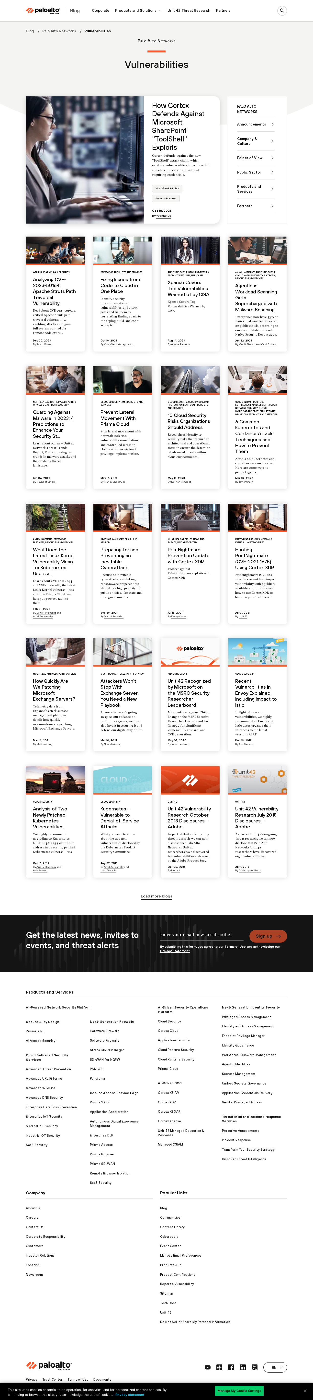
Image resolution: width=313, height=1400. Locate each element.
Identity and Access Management (248, 1026)
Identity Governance (238, 1045)
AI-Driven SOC (170, 1083)
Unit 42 (243, 616)
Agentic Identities (236, 1064)
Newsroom (34, 1274)
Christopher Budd (250, 870)
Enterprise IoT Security (44, 1116)
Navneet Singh (45, 481)
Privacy (31, 1379)
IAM (123, 402)
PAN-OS (96, 1069)
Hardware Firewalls (105, 1031)
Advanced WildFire (40, 1088)
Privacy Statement (175, 951)
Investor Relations (40, 1255)
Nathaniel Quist (181, 481)
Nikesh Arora (112, 744)
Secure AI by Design (42, 1022)
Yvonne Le (163, 215)
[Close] (305, 1391)
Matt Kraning (44, 744)
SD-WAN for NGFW (105, 1059)
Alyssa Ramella (180, 344)
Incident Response (236, 1140)
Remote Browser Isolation (110, 1173)
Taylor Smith (246, 481)
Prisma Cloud (168, 1069)
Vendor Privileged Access (242, 1102)
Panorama (97, 1078)
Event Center (170, 1246)
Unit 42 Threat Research (189, 10)
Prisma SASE (100, 1102)
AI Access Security (40, 1041)
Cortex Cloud (168, 1031)
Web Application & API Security (51, 272)
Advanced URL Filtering (44, 1078)
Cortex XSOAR (169, 1111)
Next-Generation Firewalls (50, 402)
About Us (33, 1208)
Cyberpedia (169, 1236)
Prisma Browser (102, 1154)
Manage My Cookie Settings (239, 1391)
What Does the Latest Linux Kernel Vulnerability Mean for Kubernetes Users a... (54, 561)
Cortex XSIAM (168, 1093)
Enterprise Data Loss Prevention (51, 1107)
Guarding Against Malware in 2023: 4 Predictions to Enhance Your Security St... (53, 424)
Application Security (174, 1040)
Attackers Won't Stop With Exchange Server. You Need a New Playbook (120, 692)
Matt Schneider (113, 616)
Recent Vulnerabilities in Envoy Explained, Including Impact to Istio (256, 692)
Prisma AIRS (35, 1031)
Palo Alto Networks (59, 31)
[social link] (208, 1367)
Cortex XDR (167, 1102)
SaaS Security (36, 1145)
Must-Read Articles (167, 188)
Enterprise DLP (101, 1135)
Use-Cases (197, 275)
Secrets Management (239, 1074)
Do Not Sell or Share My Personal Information (195, 1322)
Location (33, 1265)
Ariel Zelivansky (43, 616)
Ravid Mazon (44, 344)
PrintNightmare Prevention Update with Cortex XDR (189, 555)
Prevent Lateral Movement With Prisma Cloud (118, 418)
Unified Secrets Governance (244, 1083)
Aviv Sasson (246, 744)
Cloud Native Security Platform (255, 275)
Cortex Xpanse (169, 1121)
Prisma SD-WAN (102, 1164)
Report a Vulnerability (177, 1284)
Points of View (67, 674)
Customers (34, 1246)
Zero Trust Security (56, 405)
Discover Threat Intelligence (244, 1159)
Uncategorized (187, 542)
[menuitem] (100, 10)
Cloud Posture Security (176, 1050)
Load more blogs (156, 896)
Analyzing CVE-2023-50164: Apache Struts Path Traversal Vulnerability (54, 291)
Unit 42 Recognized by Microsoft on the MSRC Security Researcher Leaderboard (189, 692)
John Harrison (179, 744)
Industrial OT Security (43, 1135)
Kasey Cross (178, 616)
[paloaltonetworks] (43, 11)
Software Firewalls (104, 1040)
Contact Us (35, 1227)
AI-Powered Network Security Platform (58, 1007)
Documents (102, 1379)
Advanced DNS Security (44, 1097)
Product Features (166, 198)
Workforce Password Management (249, 1055)
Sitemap (166, 1293)
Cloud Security (110, 402)
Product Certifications (177, 1274)
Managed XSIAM (170, 1144)
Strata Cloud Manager (107, 1050)
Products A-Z (170, 1265)
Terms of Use (235, 946)
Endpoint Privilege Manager (243, 1036)
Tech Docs (168, 1303)
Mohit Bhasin (247, 344)
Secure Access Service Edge (114, 1093)
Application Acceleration (109, 1112)
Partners (223, 10)
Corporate (100, 10)
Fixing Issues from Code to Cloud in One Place (120, 285)
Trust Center (52, 1379)
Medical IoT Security (42, 1126)
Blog (30, 31)
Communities (170, 1217)
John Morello (108, 870)
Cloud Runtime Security (176, 1059)
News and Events (198, 272)
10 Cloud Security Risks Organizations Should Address (189, 421)
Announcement (177, 272)
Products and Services (128, 272)
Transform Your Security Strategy (248, 1149)
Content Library (172, 1227)
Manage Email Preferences (181, 1255)
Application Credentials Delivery (247, 1093)
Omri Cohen (268, 344)
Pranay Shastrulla (114, 481)
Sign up (264, 936)
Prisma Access (101, 1145)
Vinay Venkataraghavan (118, 344)
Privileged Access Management (246, 1017)
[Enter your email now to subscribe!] (202, 937)
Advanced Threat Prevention (48, 1069)
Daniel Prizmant (46, 612)
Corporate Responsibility (45, 1236)
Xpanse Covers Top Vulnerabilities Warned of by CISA (188, 288)
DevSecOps (107, 272)
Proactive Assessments (240, 1131)
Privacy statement (129, 1395)
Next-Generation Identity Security (251, 1007)
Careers (32, 1217)
